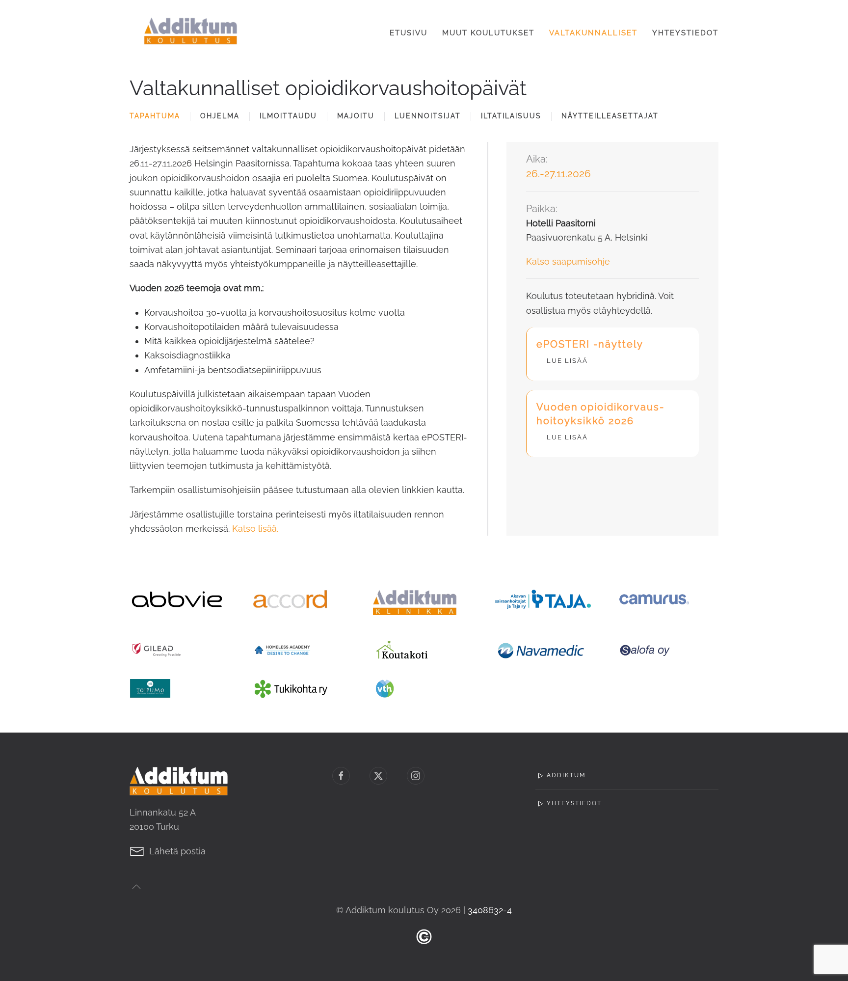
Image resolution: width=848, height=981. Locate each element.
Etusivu (408, 32)
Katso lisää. (255, 528)
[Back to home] (191, 33)
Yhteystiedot (574, 803)
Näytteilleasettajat (610, 116)
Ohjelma (219, 116)
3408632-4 (490, 910)
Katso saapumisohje (568, 261)
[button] (136, 887)
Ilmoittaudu (288, 116)
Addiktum (566, 775)
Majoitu (355, 116)
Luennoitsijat (428, 116)
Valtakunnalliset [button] (593, 32)
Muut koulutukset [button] (488, 32)
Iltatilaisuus (511, 116)
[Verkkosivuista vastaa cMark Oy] (424, 936)
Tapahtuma (155, 116)
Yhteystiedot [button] (685, 32)
